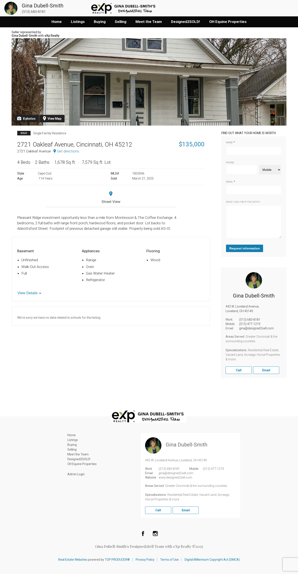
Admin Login (76, 474)
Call (238, 370)
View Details (27, 293)
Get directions (68, 151)
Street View (110, 201)
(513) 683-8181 (249, 319)
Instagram (155, 533)
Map (54, 118)
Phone (230, 162)
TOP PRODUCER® (117, 559)
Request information (244, 248)
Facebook (143, 533)
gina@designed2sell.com (256, 328)
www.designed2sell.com (175, 477)
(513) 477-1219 (249, 324)
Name (229, 142)
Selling (120, 21)
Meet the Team (148, 21)
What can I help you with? (243, 202)
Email (229, 181)
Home (56, 21)
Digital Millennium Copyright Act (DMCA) (212, 559)
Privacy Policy (145, 559)
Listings (78, 21)
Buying (100, 21)
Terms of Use (169, 559)
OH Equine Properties (228, 21)
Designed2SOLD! (185, 21)
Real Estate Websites (72, 559)
